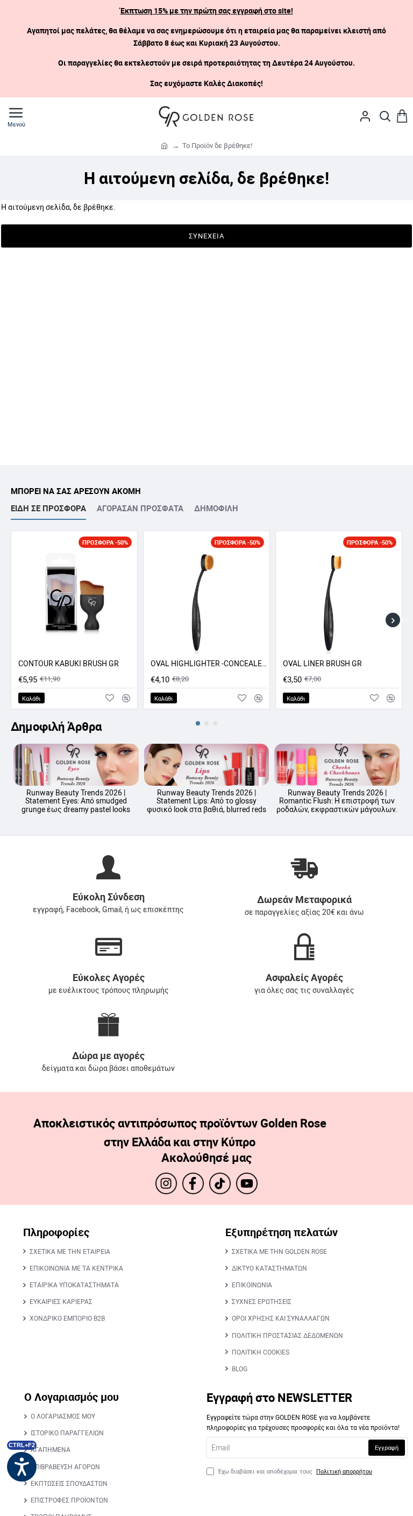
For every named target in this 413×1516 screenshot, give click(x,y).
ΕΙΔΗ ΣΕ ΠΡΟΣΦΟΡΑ (48, 508)
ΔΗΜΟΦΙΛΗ (216, 508)
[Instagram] (166, 1183)
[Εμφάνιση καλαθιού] (402, 116)
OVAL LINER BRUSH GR (322, 663)
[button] (31, 698)
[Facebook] (193, 1183)
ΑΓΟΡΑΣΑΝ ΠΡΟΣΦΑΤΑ (140, 508)
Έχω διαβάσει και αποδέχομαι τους (294, 1471)
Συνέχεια (206, 236)
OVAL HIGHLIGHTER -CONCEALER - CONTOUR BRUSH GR (209, 663)
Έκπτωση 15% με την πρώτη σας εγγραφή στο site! (206, 10)
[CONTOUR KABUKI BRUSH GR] (74, 594)
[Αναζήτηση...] (385, 116)
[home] (164, 145)
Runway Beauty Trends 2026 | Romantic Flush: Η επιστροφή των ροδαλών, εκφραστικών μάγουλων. (336, 800)
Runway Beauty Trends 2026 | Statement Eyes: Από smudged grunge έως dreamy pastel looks (76, 800)
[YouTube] (247, 1183)
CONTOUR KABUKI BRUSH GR (68, 663)
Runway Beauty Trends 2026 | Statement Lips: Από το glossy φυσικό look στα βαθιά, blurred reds (206, 800)
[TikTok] (220, 1183)
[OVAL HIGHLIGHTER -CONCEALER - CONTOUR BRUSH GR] (206, 594)
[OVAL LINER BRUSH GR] (339, 594)
